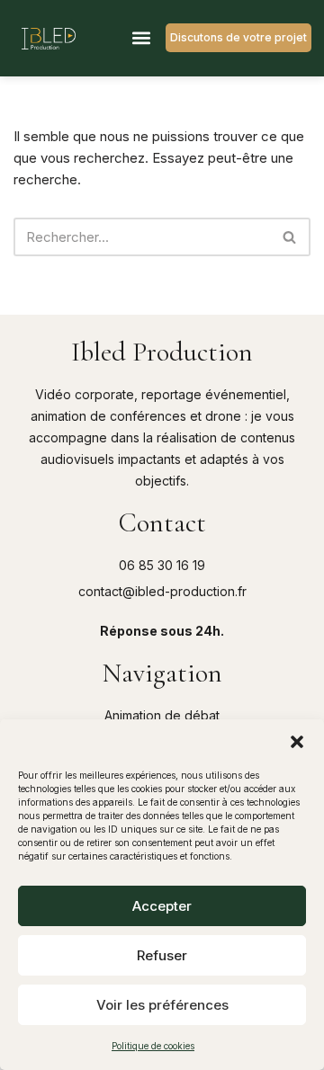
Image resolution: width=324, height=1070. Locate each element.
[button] (297, 742)
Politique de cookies (153, 1045)
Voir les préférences (162, 1004)
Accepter (162, 905)
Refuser (162, 955)
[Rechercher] (290, 237)
